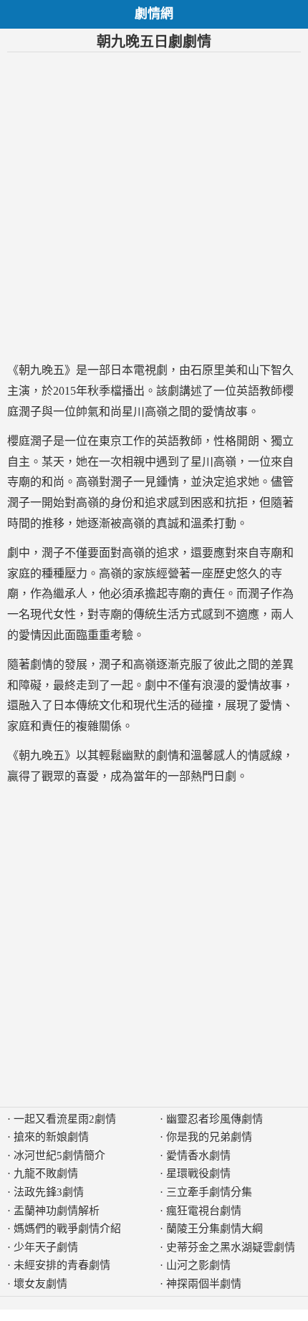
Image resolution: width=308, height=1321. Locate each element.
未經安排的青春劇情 (62, 1265)
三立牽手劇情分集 (209, 1192)
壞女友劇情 (40, 1283)
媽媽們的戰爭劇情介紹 (67, 1228)
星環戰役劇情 (198, 1173)
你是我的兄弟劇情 (209, 1137)
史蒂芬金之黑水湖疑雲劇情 (230, 1247)
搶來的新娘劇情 (51, 1137)
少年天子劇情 (46, 1247)
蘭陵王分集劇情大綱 (214, 1228)
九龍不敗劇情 (46, 1173)
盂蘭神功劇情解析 (57, 1210)
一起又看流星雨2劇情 (65, 1119)
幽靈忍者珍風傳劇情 (214, 1119)
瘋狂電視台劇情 (203, 1210)
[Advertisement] (154, 206)
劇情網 (154, 13)
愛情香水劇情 (198, 1155)
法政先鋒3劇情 (49, 1192)
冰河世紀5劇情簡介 (59, 1155)
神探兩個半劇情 (203, 1283)
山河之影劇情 (198, 1265)
